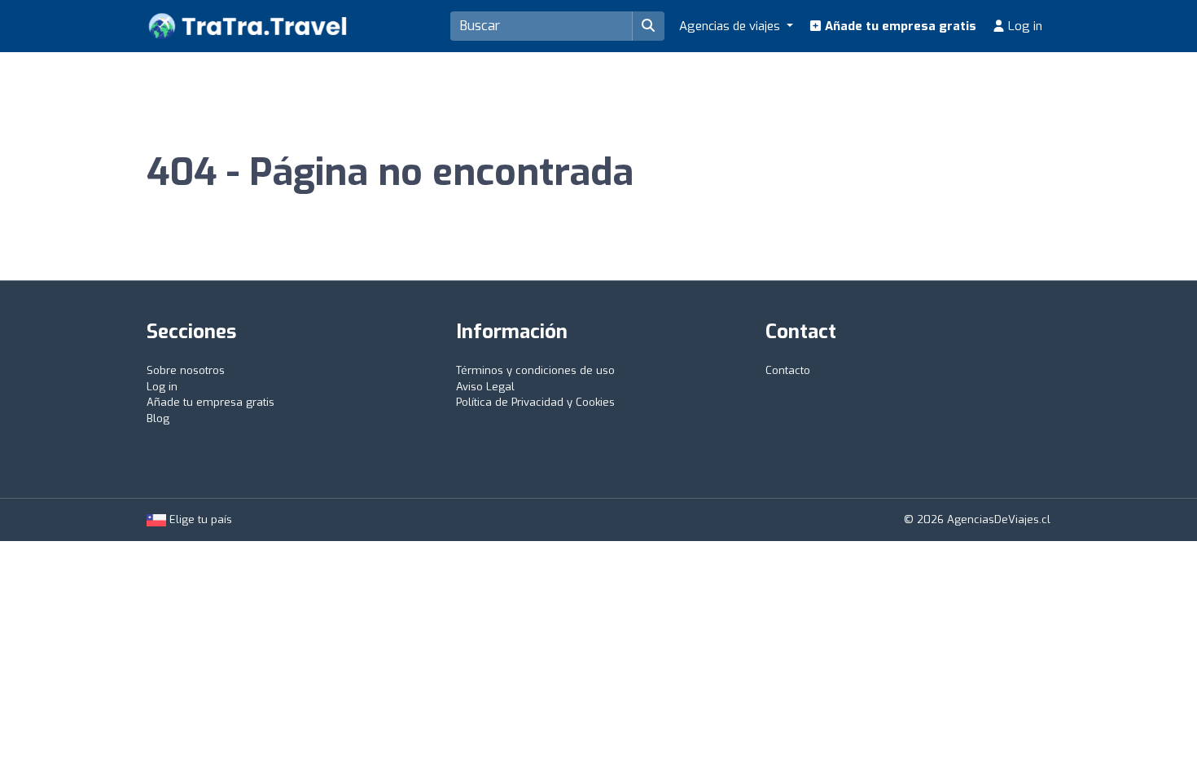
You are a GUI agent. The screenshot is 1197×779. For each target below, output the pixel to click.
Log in (1023, 26)
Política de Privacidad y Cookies (535, 402)
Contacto (787, 370)
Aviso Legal (485, 387)
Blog (158, 418)
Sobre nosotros (186, 370)
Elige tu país (199, 519)
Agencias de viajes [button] (731, 26)
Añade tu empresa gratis (899, 26)
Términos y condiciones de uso (535, 370)
